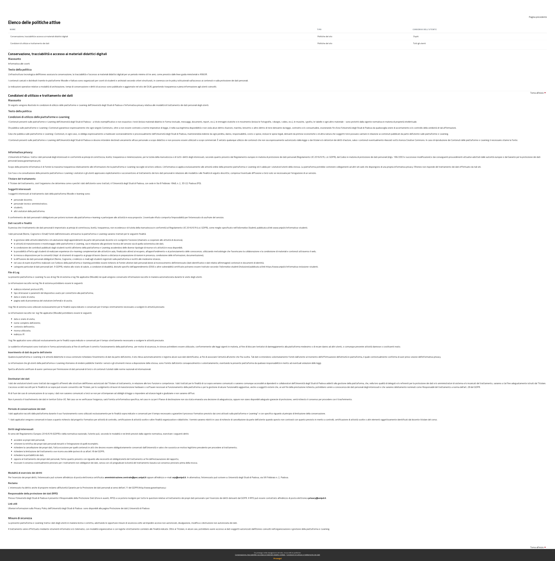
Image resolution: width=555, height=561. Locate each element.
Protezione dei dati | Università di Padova (129, 508)
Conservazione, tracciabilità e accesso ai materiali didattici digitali (260, 554)
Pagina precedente (538, 17)
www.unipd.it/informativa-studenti (290, 227)
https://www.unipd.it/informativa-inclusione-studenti (292, 266)
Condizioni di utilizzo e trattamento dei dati (303, 554)
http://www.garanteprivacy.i (152, 487)
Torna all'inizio (537, 93)
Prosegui (277, 558)
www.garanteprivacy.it (29, 160)
